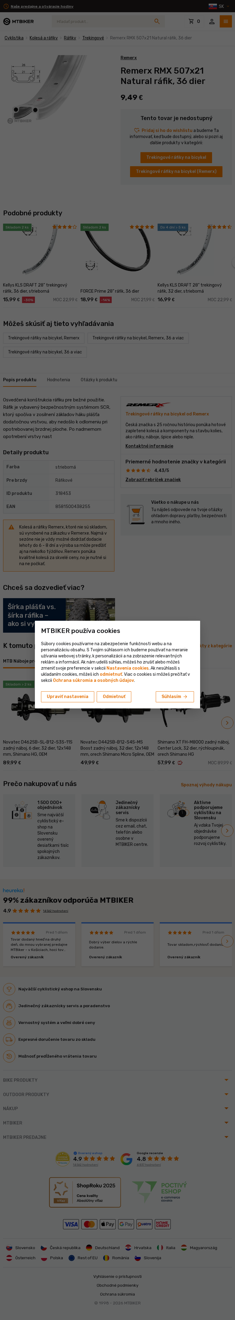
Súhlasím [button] (175, 696)
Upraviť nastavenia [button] (67, 696)
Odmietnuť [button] (114, 696)
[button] (111, 674)
